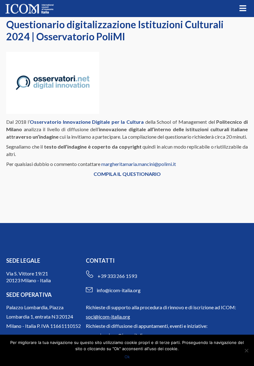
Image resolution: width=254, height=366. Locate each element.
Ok (127, 356)
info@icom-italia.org (119, 290)
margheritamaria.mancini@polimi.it (138, 164)
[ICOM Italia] (29, 8)
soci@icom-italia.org (108, 316)
